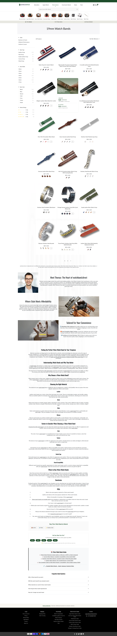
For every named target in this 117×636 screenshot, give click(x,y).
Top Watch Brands (58, 619)
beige (89, 212)
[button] (95, 39)
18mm (38, 540)
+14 (72, 71)
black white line (88, 107)
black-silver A (43, 106)
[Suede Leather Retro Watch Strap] (89, 195)
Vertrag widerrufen (47, 605)
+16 (94, 71)
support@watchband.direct (91, 613)
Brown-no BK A (89, 71)
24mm (55, 540)
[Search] (77, 9)
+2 (72, 141)
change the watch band (56, 514)
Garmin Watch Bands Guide (75, 620)
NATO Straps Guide (75, 624)
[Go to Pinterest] (83, 634)
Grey (70, 71)
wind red (67, 142)
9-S (48, 70)
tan (50, 176)
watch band (33, 365)
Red (62, 71)
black (85, 107)
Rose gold (48, 248)
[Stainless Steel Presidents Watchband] (46, 195)
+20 (51, 69)
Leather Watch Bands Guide (75, 622)
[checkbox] (26, 40)
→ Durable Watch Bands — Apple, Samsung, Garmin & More (59, 566)
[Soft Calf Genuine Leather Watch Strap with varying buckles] (67, 159)
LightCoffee (47, 176)
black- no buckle (41, 106)
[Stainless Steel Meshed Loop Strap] (89, 124)
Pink (43, 142)
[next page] (70, 260)
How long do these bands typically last (58, 588)
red (65, 214)
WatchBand (73, 474)
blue (70, 142)
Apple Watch (46, 4)
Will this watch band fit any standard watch (58, 581)
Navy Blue (65, 71)
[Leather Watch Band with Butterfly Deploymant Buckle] (89, 231)
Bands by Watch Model (58, 621)
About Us (26, 623)
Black (41, 142)
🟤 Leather (33, 527)
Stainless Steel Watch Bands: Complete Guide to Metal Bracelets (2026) (59, 558)
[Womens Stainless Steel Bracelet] (46, 231)
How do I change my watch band (58, 592)
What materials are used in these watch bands (58, 585)
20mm (43, 540)
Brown (67, 71)
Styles (75, 4)
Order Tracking (42, 615)
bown (70, 214)
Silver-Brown (66, 178)
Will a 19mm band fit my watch (58, 577)
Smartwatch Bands (66, 4)
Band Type (22, 49)
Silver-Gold (88, 176)
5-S (46, 70)
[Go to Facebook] (74, 634)
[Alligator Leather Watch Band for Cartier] (46, 88)
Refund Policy (26, 617)
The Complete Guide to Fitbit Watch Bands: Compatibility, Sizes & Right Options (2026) (59, 562)
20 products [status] (39, 38)
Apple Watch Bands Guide (74, 613)
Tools (81, 4)
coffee (43, 176)
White (48, 142)
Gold (88, 142)
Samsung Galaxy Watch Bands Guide (74, 616)
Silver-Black (69, 178)
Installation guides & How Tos (58, 615)
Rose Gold (93, 142)
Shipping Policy (42, 613)
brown (90, 107)
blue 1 (67, 214)
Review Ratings (23, 107)
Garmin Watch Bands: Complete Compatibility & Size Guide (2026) (59, 556)
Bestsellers (36, 4)
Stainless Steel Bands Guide (75, 626)
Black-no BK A (91, 71)
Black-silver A (86, 71)
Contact (26, 621)
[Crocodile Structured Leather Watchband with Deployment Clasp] (89, 88)
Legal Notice (26, 619)
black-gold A (46, 106)
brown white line (93, 107)
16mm (32, 540)
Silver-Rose (93, 176)
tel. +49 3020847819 (91, 616)
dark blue (84, 212)
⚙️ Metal (41, 527)
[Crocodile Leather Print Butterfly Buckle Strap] (89, 52)
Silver (90, 142)
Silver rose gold (41, 248)
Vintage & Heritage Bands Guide (74, 628)
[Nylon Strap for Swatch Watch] (46, 52)
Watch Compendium (58, 613)
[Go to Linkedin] (81, 634)
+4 (51, 105)
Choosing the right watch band (36, 426)
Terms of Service (26, 613)
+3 (94, 212)
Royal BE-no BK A (84, 71)
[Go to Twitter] (79, 634)
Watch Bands (55, 4)
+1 (51, 141)
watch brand (44, 466)
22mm (49, 540)
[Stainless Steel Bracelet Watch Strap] (89, 159)
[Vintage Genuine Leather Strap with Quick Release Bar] (67, 195)
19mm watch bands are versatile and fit (41, 499)
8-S (41, 70)
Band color (22, 87)
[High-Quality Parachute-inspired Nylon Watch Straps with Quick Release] (67, 52)
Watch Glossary (58, 617)
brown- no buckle (48, 106)
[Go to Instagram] (77, 634)
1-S (43, 70)
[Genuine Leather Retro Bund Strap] (46, 159)
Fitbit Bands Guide (75, 618)
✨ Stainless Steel (49, 527)
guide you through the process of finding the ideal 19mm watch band (67, 357)
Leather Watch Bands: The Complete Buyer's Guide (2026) (59, 560)
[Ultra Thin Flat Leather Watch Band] (46, 124)
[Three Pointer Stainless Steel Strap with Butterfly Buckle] (67, 231)
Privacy (26, 615)
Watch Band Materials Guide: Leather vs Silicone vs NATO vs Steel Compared (59, 554)
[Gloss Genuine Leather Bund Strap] (67, 124)
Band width (22, 66)
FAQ (58, 623)
